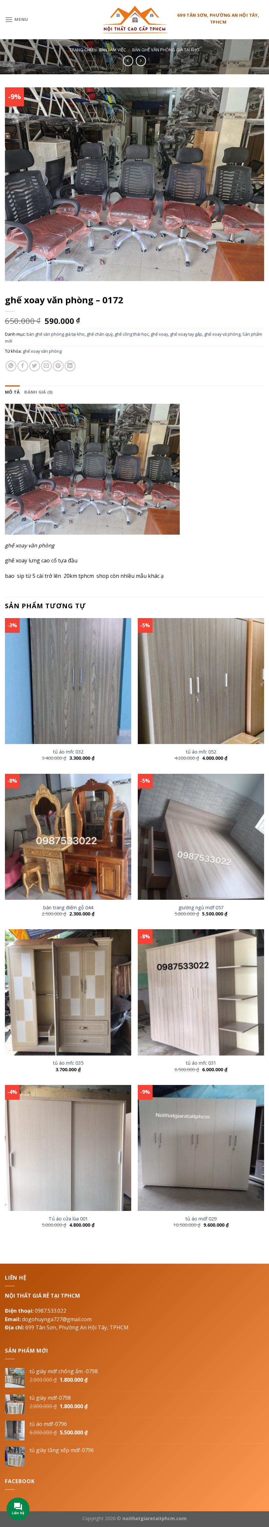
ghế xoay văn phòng (42, 351)
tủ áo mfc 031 (201, 1063)
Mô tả (12, 392)
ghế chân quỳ (100, 334)
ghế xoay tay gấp (186, 334)
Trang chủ (81, 50)
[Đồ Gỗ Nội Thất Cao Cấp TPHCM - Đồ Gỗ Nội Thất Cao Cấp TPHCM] (134, 19)
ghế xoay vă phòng (222, 334)
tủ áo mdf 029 (201, 1219)
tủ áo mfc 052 (201, 752)
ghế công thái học (131, 334)
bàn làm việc (112, 50)
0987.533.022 (50, 1310)
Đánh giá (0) (38, 392)
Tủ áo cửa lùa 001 (68, 1219)
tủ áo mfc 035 (68, 1063)
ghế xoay (159, 334)
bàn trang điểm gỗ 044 (68, 908)
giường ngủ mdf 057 (200, 908)
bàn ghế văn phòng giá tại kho (165, 50)
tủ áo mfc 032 (68, 752)
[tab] (12, 392)
